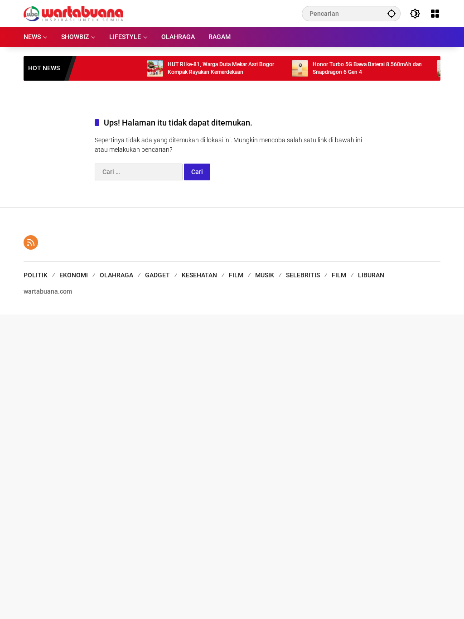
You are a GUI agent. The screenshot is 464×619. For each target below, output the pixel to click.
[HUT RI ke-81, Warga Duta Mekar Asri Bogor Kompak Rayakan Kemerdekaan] (148, 68)
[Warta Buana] (73, 13)
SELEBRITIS (303, 275)
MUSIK (264, 275)
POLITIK (36, 275)
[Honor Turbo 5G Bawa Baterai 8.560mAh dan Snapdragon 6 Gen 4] (293, 68)
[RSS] (31, 242)
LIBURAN (371, 275)
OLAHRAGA (116, 275)
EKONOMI (73, 275)
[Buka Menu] (435, 13)
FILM (236, 275)
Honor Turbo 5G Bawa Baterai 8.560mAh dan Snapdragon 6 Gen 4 (360, 68)
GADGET (157, 275)
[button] (391, 13)
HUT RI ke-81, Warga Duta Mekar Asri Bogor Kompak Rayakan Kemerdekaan (214, 68)
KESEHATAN (199, 275)
